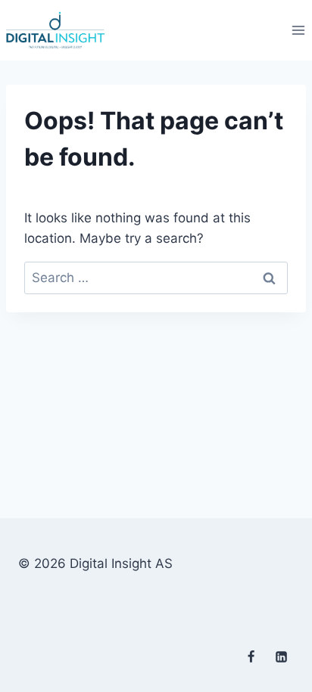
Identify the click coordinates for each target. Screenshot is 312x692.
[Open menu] (298, 30)
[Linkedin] (281, 656)
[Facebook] (251, 656)
